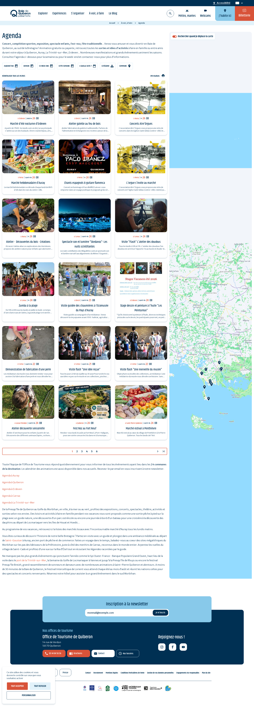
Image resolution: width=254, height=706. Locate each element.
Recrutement (98, 672)
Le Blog (113, 13)
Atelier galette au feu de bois (85, 123)
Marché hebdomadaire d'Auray (28, 183)
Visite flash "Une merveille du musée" (141, 369)
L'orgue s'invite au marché (141, 183)
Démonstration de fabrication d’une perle (28, 369)
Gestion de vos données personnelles (160, 672)
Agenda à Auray (10, 475)
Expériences (59, 13)
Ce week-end (44, 66)
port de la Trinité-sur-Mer (31, 560)
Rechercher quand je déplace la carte (195, 36)
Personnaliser (29, 695)
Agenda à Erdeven (12, 489)
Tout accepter (17, 686)
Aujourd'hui (9, 66)
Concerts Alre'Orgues (141, 123)
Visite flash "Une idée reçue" (84, 369)
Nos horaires (128, 653)
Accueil (112, 23)
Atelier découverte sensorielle (28, 428)
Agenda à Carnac (11, 495)
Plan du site (206, 672)
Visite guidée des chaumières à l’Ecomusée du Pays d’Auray (84, 308)
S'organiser (77, 13)
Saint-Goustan (13, 540)
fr (237, 3)
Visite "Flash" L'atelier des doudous (141, 242)
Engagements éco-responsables (187, 672)
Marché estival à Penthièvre (141, 428)
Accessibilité (221, 3)
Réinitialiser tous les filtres (13, 76)
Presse (65, 672)
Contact (101, 653)
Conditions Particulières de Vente (132, 672)
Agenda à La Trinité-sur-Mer (18, 502)
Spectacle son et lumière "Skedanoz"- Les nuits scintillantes (84, 244)
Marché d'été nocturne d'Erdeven (28, 123)
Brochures (78, 653)
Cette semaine (64, 66)
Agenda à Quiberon (13, 482)
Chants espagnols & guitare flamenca (84, 183)
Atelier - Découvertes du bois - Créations (28, 242)
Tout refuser (40, 686)
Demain (26, 66)
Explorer (43, 13)
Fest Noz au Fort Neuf (84, 428)
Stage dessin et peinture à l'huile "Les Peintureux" (141, 308)
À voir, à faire (96, 13)
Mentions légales (112, 672)
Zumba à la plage (28, 305)
